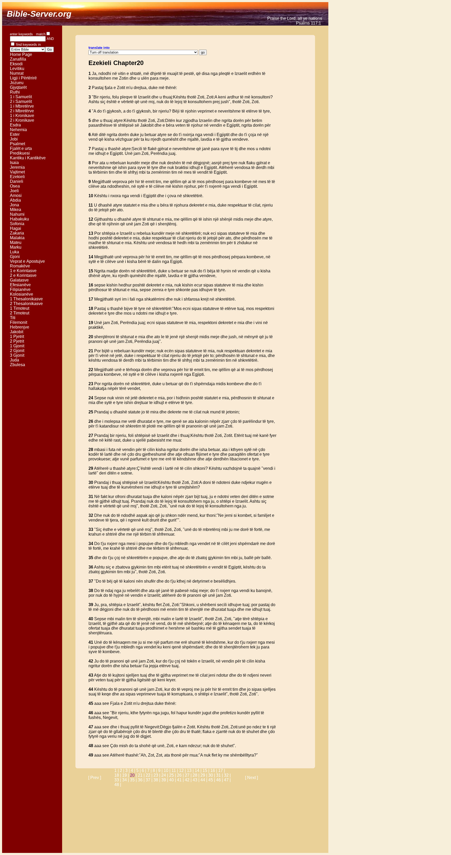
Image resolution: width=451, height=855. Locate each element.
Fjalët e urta (21, 148)
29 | (204, 775)
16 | (214, 770)
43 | (196, 780)
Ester (15, 134)
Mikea (15, 209)
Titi (12, 317)
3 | (128, 770)
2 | (122, 770)
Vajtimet (17, 172)
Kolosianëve (21, 294)
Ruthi (15, 92)
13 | (191, 770)
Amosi (16, 195)
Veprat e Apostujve (27, 261)
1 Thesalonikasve (26, 299)
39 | (165, 780)
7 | (150, 770)
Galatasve (19, 280)
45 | (212, 780)
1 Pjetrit (17, 336)
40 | (173, 780)
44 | (204, 780)
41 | (181, 780)
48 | (117, 784)
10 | (167, 770)
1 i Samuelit (21, 97)
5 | (139, 770)
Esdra (15, 125)
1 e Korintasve (23, 270)
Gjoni (15, 256)
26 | (181, 775)
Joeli (14, 191)
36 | (142, 780)
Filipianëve (20, 289)
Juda (14, 360)
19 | (126, 775)
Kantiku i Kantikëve (28, 158)
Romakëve (20, 266)
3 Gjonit (17, 355)
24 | (165, 775)
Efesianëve (20, 285)
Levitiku (17, 68)
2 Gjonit (17, 350)
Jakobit (16, 332)
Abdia (15, 200)
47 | (227, 780)
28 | (196, 775)
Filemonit (18, 322)
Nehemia (18, 129)
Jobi (14, 139)
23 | (157, 775)
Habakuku (19, 219)
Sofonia (17, 223)
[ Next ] (251, 777)
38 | (157, 780)
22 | (149, 775)
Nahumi (17, 214)
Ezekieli (17, 176)
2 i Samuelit (21, 101)
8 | (155, 770)
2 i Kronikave (22, 120)
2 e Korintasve (23, 275)
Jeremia (17, 167)
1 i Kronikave (22, 115)
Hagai (15, 228)
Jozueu (16, 82)
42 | (189, 780)
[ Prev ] (94, 777)
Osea (15, 186)
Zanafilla (18, 59)
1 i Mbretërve (22, 106)
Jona (14, 205)
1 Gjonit (17, 346)
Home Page (21, 54)
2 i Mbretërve (22, 111)
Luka (14, 252)
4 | (133, 770)
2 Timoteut (19, 313)
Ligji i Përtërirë (23, 78)
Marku (15, 247)
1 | (117, 770)
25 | (173, 775)
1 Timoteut (19, 308)
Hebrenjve (19, 327)
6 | (144, 770)
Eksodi (16, 64)
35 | (134, 780)
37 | (149, 780)
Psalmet (17, 144)
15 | (206, 770)
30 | (212, 775)
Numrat (16, 73)
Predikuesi (20, 153)
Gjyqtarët (18, 87)
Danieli (16, 181)
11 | (175, 770)
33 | (118, 780)
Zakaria (17, 233)
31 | (220, 775)
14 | (199, 770)
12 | (183, 770)
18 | (118, 775)
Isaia (14, 162)
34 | (126, 780)
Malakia (17, 238)
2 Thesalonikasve (26, 303)
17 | (221, 770)
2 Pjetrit (17, 341)
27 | (189, 775)
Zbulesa (17, 364)
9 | (161, 770)
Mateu (15, 242)
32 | (227, 775)
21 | (142, 775)
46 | (220, 780)
